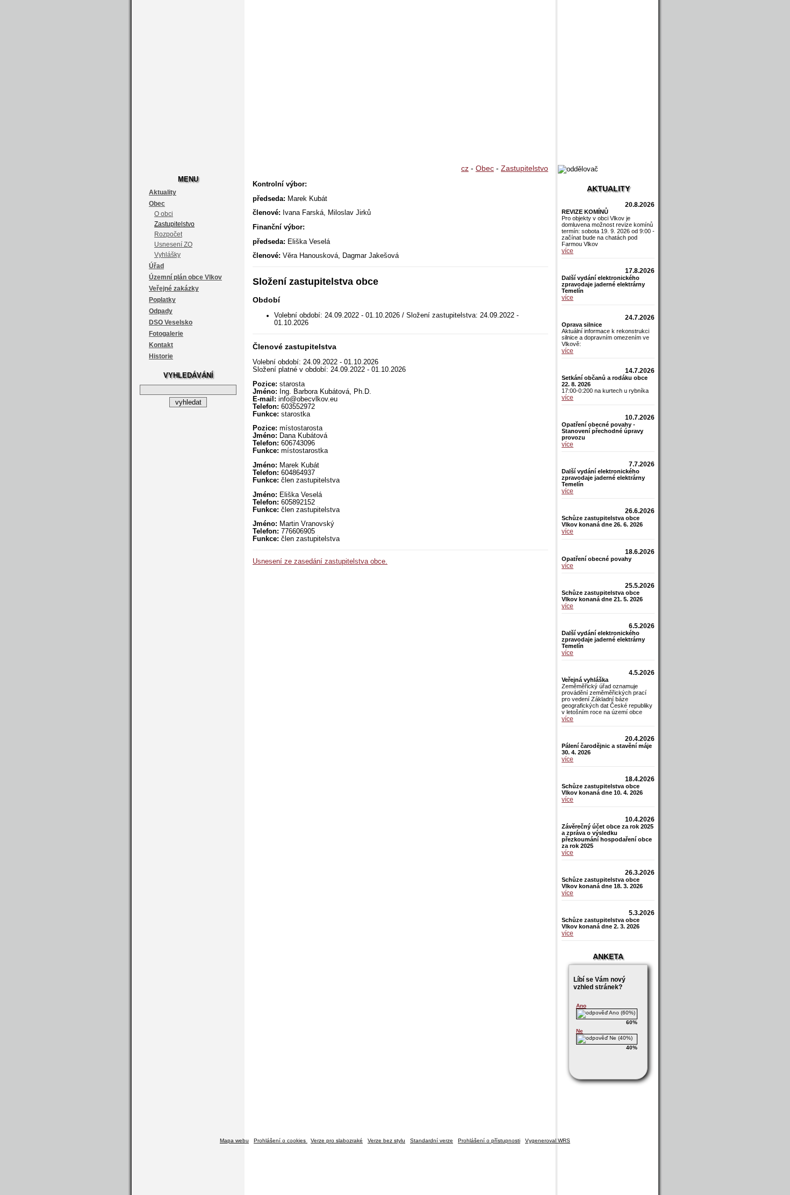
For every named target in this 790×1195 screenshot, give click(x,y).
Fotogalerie (166, 333)
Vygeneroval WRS (547, 1140)
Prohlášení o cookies (280, 1140)
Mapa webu (234, 1140)
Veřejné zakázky (174, 288)
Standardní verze (431, 1140)
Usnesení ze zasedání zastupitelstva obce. (320, 561)
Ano (581, 1006)
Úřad (156, 266)
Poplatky (162, 300)
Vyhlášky (167, 254)
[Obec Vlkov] (395, 80)
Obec (157, 203)
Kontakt (161, 345)
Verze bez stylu (386, 1140)
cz (465, 168)
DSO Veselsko (170, 322)
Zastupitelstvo (174, 224)
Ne (579, 1031)
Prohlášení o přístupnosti (489, 1140)
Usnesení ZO (173, 244)
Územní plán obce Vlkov (185, 277)
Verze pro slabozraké (337, 1140)
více (567, 251)
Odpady (161, 311)
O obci (163, 214)
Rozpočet (168, 234)
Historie (161, 356)
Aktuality (162, 192)
